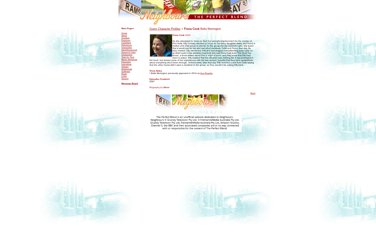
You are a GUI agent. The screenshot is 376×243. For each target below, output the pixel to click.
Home (124, 33)
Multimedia (126, 69)
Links (124, 76)
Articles (125, 66)
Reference (126, 45)
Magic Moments (129, 59)
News (124, 35)
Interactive (126, 47)
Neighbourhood (129, 50)
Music (124, 74)
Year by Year (127, 57)
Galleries (125, 71)
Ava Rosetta (206, 73)
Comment (126, 43)
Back (252, 93)
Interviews (126, 64)
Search (125, 78)
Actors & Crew (128, 52)
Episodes (126, 62)
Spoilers (125, 38)
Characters (126, 55)
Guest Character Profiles (165, 28)
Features (125, 40)
